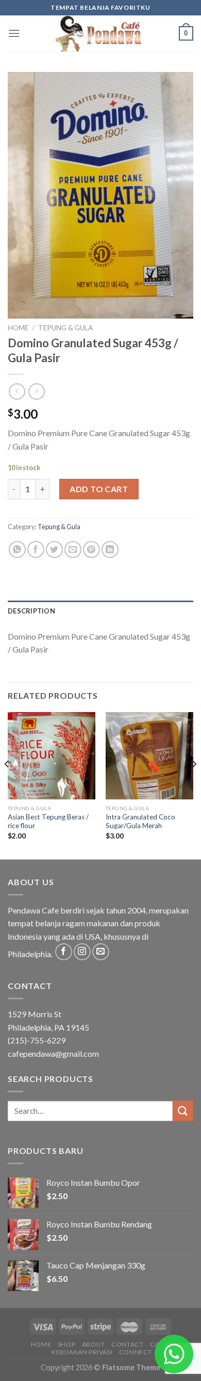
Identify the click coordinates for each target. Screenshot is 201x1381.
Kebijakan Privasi (82, 1352)
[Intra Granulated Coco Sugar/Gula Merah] (149, 755)
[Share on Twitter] (54, 549)
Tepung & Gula (65, 328)
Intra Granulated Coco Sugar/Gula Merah (140, 821)
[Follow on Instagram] (82, 951)
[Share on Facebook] (35, 549)
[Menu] (14, 33)
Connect (135, 1352)
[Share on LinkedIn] (110, 549)
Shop (66, 1344)
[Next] (194, 785)
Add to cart (99, 489)
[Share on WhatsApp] (17, 549)
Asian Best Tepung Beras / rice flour (48, 821)
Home (18, 328)
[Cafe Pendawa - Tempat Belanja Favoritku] (100, 33)
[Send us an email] (100, 951)
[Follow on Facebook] (63, 951)
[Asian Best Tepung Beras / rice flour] (51, 755)
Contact (127, 1344)
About (93, 1344)
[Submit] (183, 1110)
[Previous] (7, 785)
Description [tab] (31, 611)
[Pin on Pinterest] (91, 549)
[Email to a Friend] (72, 549)
